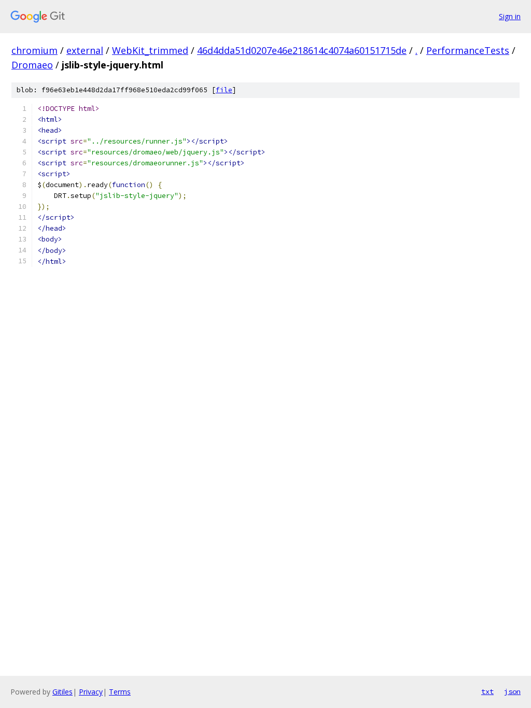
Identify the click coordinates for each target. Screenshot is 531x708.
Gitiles (62, 692)
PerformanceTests (467, 50)
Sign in (510, 16)
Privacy (91, 692)
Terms (120, 692)
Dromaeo (32, 65)
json (512, 691)
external (84, 50)
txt (487, 691)
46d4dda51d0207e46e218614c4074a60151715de (302, 50)
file (224, 90)
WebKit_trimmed (150, 50)
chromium (34, 50)
